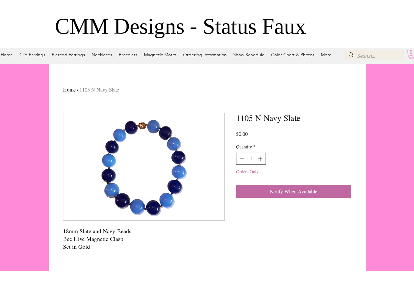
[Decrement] (241, 158)
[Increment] (261, 158)
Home (69, 89)
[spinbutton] (251, 158)
